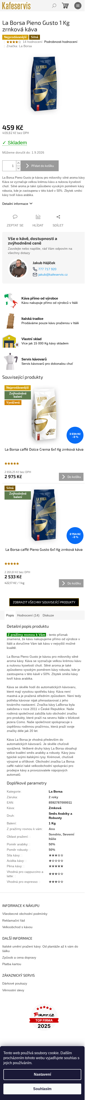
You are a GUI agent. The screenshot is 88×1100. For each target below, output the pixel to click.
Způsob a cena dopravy (19, 957)
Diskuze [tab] (48, 615)
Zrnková (55, 808)
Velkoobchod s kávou (17, 927)
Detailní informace (15, 203)
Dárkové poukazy (14, 983)
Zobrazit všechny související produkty (44, 602)
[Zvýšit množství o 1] (18, 163)
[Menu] (77, 5)
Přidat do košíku (42, 166)
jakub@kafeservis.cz (53, 274)
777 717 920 (47, 269)
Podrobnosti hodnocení (60, 42)
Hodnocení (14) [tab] (28, 615)
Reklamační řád (13, 920)
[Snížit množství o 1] (18, 168)
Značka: (19, 46)
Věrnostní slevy (13, 990)
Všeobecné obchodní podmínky (24, 914)
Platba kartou (11, 964)
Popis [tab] (10, 615)
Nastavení (42, 1074)
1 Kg (52, 823)
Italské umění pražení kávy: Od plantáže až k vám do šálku (40, 948)
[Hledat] (54, 5)
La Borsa (56, 791)
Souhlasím (42, 1089)
